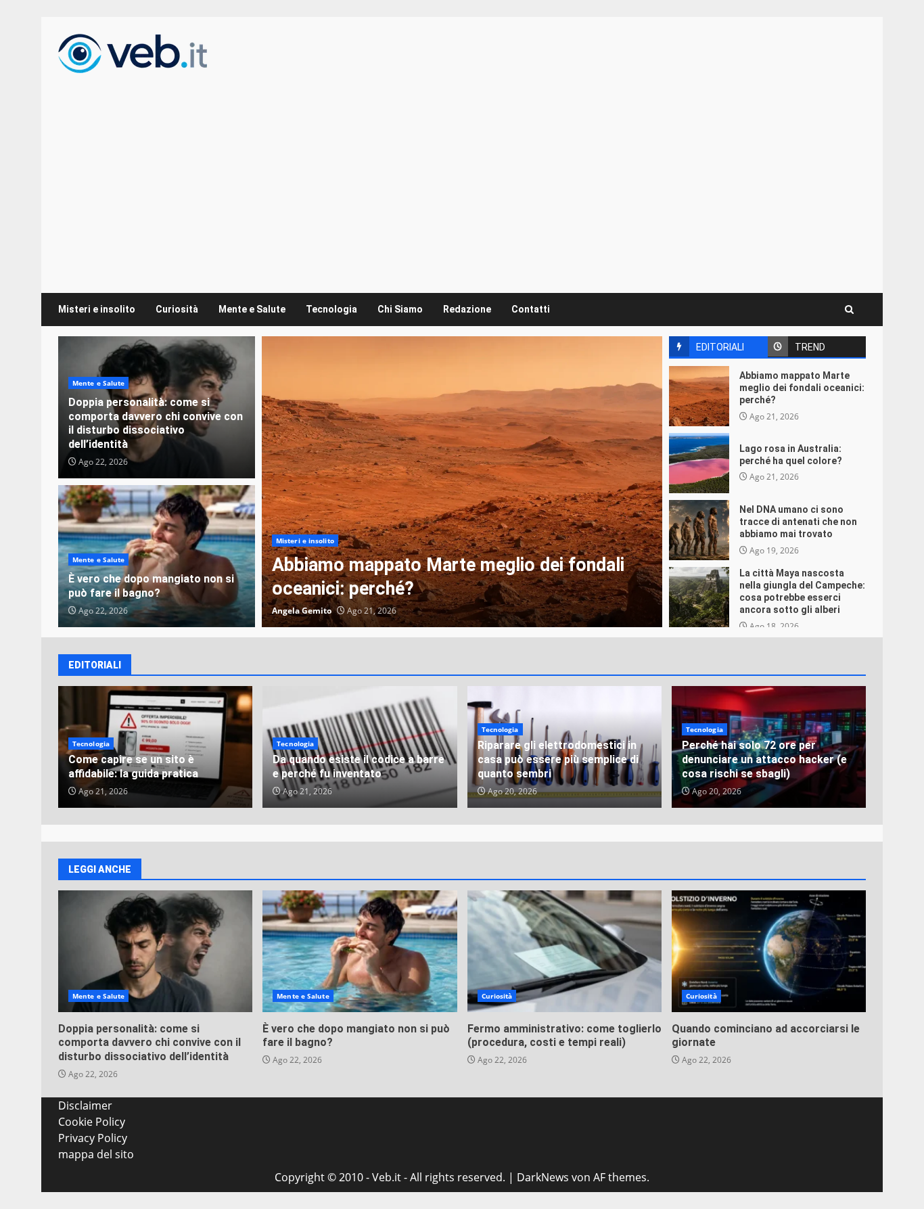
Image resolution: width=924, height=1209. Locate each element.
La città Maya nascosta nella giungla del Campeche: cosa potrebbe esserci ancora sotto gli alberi (699, 597)
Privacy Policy (92, 1138)
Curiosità (177, 309)
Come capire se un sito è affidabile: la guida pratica (133, 766)
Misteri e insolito (96, 309)
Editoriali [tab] (720, 347)
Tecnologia (331, 309)
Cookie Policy (91, 1121)
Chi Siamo (400, 309)
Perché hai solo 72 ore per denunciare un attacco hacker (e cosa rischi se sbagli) (764, 759)
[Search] (849, 309)
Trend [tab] (810, 347)
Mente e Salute (251, 309)
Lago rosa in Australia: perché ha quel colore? (699, 463)
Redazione (467, 309)
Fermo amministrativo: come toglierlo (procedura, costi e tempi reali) (564, 951)
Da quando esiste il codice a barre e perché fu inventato (358, 766)
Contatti (530, 309)
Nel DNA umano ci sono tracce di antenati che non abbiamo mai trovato (699, 530)
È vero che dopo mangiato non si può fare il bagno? (151, 585)
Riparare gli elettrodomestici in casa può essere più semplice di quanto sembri (558, 759)
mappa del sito (96, 1154)
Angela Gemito (301, 610)
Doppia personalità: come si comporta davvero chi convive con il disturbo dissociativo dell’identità (155, 423)
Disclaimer (85, 1105)
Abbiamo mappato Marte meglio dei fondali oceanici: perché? (462, 481)
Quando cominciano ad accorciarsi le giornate (769, 951)
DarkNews (543, 1177)
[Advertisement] (462, 174)
